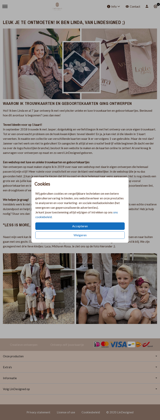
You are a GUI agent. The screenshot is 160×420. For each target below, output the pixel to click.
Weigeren (80, 235)
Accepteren (80, 226)
